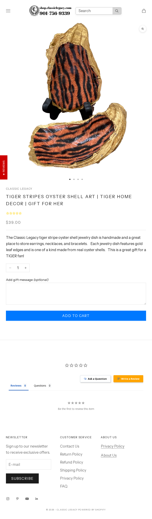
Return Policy (71, 454)
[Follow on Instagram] (8, 499)
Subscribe (22, 478)
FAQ (63, 486)
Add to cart (76, 316)
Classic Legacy (19, 188)
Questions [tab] (40, 385)
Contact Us (69, 446)
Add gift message (27, 280)
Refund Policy (71, 462)
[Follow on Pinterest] (17, 499)
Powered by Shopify (92, 509)
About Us (109, 455)
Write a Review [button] (130, 378)
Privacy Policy (72, 478)
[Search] (117, 10)
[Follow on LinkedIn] (37, 499)
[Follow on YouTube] (27, 499)
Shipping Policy (73, 470)
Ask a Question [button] (97, 378)
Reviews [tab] (16, 385)
